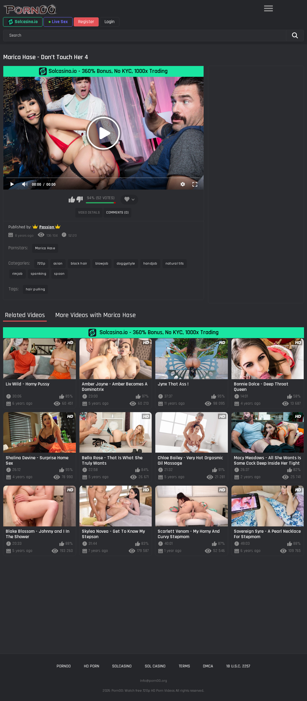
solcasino (122, 666)
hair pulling (35, 289)
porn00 (64, 666)
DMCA (208, 666)
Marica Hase (45, 248)
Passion (47, 227)
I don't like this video (79, 199)
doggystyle (126, 263)
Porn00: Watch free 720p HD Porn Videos (143, 690)
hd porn (91, 666)
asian (58, 263)
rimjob (17, 273)
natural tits (174, 263)
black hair (79, 263)
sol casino (155, 666)
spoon (59, 273)
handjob (150, 263)
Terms (184, 666)
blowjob (102, 263)
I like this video (72, 199)
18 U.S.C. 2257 (238, 666)
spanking (38, 273)
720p (41, 263)
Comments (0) (117, 212)
